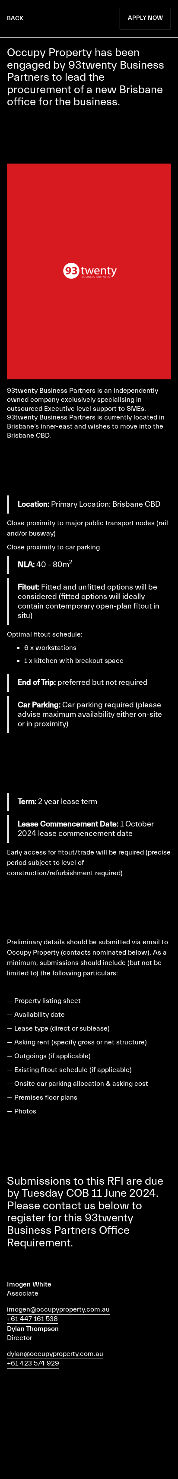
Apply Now (145, 18)
